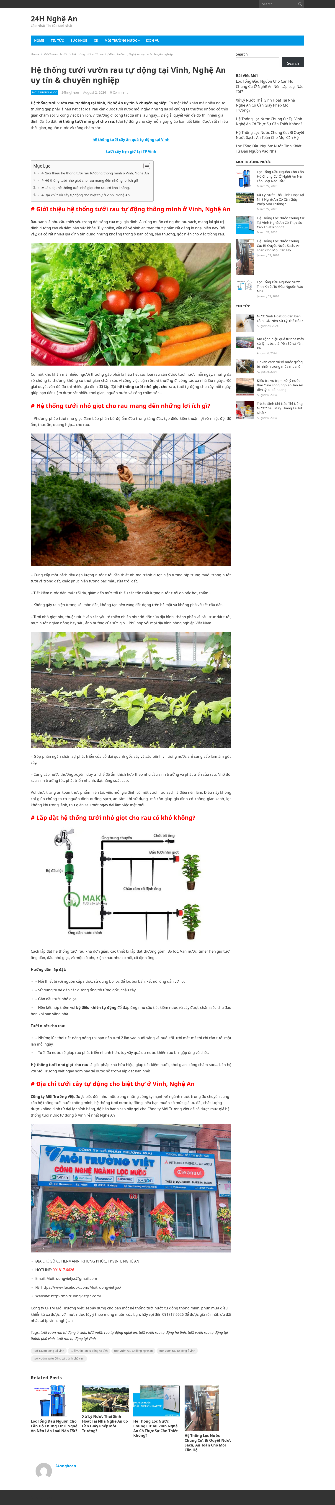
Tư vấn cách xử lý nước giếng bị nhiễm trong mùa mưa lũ (280, 364)
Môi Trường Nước (121, 40)
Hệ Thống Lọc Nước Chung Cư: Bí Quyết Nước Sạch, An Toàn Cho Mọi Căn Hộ (208, 1442)
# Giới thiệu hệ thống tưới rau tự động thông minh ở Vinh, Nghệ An (95, 173)
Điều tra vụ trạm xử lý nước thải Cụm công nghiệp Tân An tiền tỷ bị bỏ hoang (280, 385)
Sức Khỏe (79, 40)
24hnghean (70, 92)
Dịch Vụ (153, 40)
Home (39, 40)
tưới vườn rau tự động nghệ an (133, 1351)
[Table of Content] (146, 166)
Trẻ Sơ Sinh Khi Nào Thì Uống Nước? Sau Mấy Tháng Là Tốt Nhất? (280, 408)
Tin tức (57, 40)
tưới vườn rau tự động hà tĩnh (89, 1351)
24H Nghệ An (54, 18)
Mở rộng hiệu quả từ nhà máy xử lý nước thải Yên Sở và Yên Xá (280, 343)
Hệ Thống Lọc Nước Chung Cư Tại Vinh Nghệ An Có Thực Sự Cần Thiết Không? (155, 1428)
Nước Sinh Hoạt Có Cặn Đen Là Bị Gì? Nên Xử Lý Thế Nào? (280, 318)
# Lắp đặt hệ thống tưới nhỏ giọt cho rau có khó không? (85, 187)
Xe (96, 40)
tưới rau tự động (120, 209)
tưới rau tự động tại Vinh (49, 1351)
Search (242, 54)
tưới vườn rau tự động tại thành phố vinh (59, 1358)
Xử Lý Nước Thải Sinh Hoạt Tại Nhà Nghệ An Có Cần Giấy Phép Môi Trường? (105, 1423)
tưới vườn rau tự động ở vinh (177, 1351)
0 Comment (119, 92)
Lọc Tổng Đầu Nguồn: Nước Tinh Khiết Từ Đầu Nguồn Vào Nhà (269, 148)
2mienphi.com (42, 1497)
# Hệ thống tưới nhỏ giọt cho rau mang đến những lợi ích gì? (89, 180)
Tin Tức (243, 306)
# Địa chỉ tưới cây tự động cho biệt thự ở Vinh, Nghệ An (85, 195)
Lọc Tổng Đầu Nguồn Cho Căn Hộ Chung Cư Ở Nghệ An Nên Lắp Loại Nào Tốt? (54, 1426)
